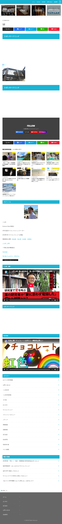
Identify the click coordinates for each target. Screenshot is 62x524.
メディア (5, 419)
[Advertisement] (31, 51)
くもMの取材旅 (7, 395)
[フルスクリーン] (57, 300)
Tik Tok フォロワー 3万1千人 (10, 256)
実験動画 (5, 424)
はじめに (38, 1)
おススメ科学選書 (8, 380)
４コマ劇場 (6, 449)
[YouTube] (34, 132)
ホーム (34, 1)
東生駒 (14, 239)
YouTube (4, 252)
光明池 (29, 239)
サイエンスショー (8, 409)
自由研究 (55, 1)
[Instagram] (42, 132)
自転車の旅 (6, 444)
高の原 (19, 239)
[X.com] (27, 132)
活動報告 (5, 429)
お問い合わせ (49, 1)
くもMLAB (6, 390)
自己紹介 (43, 1)
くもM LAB (6, 243)
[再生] (4, 300)
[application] (31, 285)
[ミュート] (55, 300)
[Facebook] (19, 132)
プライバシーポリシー (9, 414)
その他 (5, 400)
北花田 (24, 239)
